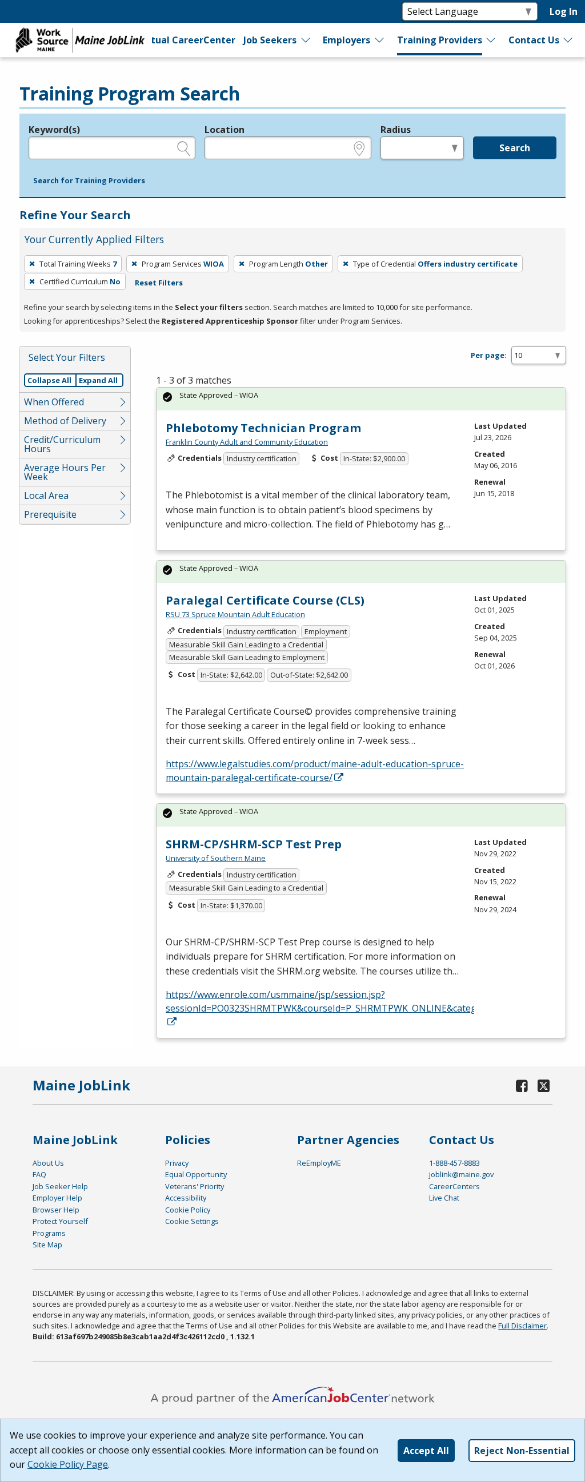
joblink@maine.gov (461, 1174)
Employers (346, 40)
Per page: (489, 355)
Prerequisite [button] (50, 514)
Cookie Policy (187, 1210)
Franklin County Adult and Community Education (247, 442)
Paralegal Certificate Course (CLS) (265, 600)
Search (514, 148)
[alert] (361, 399)
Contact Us (533, 40)
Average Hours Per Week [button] (65, 472)
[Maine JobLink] (80, 40)
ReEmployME (319, 1163)
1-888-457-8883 (454, 1163)
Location (225, 129)
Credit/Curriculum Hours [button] (62, 444)
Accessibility (185, 1198)
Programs (49, 1233)
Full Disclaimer (522, 1325)
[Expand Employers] (380, 40)
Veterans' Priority (194, 1186)
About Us (48, 1163)
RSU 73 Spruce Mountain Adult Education (235, 614)
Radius (395, 129)
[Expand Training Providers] (491, 40)
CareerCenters (454, 1186)
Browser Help (56, 1210)
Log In (564, 11)
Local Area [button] (46, 495)
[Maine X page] (543, 1085)
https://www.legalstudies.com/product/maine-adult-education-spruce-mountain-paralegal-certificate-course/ (315, 771)
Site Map (47, 1244)
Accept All (426, 1450)
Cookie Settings (192, 1221)
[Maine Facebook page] (521, 1085)
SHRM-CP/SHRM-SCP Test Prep (254, 844)
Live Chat (444, 1198)
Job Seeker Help (60, 1186)
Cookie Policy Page (67, 1464)
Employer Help (57, 1198)
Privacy (177, 1163)
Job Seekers (269, 40)
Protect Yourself (60, 1221)
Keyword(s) (54, 129)
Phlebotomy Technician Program (263, 428)
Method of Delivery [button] (65, 420)
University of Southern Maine (216, 858)
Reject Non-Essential (522, 1450)
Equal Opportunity (196, 1174)
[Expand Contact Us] (568, 40)
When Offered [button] (54, 402)
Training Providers (439, 40)
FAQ (39, 1174)
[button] (89, 181)
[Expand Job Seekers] (306, 40)
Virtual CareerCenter (185, 40)
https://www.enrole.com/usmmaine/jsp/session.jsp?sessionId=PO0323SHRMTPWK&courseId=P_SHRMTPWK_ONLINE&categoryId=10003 (348, 1001)
